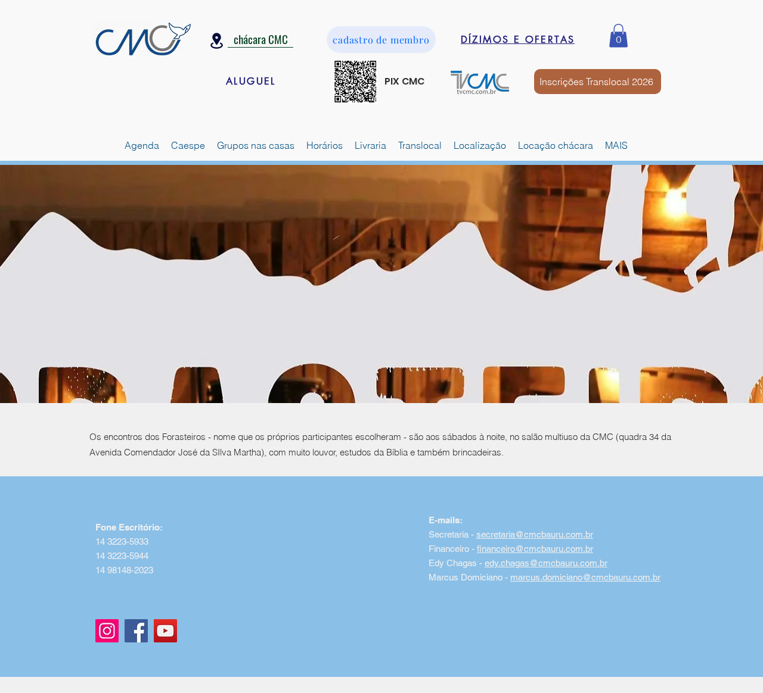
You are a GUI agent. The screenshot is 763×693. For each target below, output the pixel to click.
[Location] (216, 41)
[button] (618, 35)
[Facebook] (136, 630)
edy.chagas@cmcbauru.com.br (546, 563)
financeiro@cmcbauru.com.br (535, 549)
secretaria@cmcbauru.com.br (534, 534)
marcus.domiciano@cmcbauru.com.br (585, 577)
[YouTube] (165, 630)
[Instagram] (107, 630)
